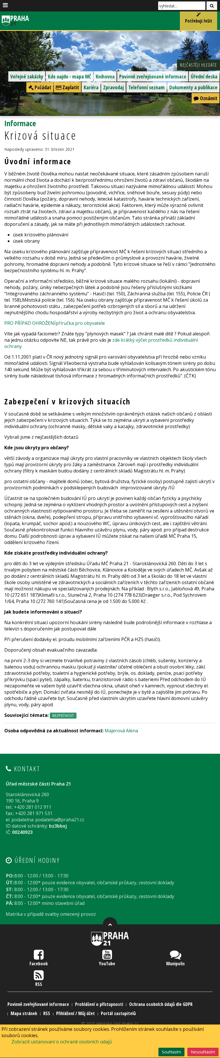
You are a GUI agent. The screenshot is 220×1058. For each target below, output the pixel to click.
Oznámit (208, 98)
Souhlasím (171, 1052)
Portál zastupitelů (118, 1013)
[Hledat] (212, 5)
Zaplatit (70, 87)
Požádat (42, 87)
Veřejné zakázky (26, 76)
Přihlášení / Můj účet (75, 1013)
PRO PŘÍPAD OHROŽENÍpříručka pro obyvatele (54, 323)
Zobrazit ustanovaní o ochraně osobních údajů (61, 1042)
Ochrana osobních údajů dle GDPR (160, 1004)
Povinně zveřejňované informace (152, 76)
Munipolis (175, 963)
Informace (20, 123)
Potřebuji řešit (198, 21)
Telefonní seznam (146, 87)
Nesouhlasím (203, 1052)
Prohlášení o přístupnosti (99, 1004)
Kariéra (91, 87)
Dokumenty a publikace (193, 87)
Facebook (39, 963)
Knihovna (105, 76)
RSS (38, 984)
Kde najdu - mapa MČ (69, 76)
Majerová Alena (121, 730)
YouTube (107, 963)
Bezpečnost (63, 715)
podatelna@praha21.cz (59, 819)
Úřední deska (204, 76)
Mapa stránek (24, 1013)
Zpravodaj (113, 87)
